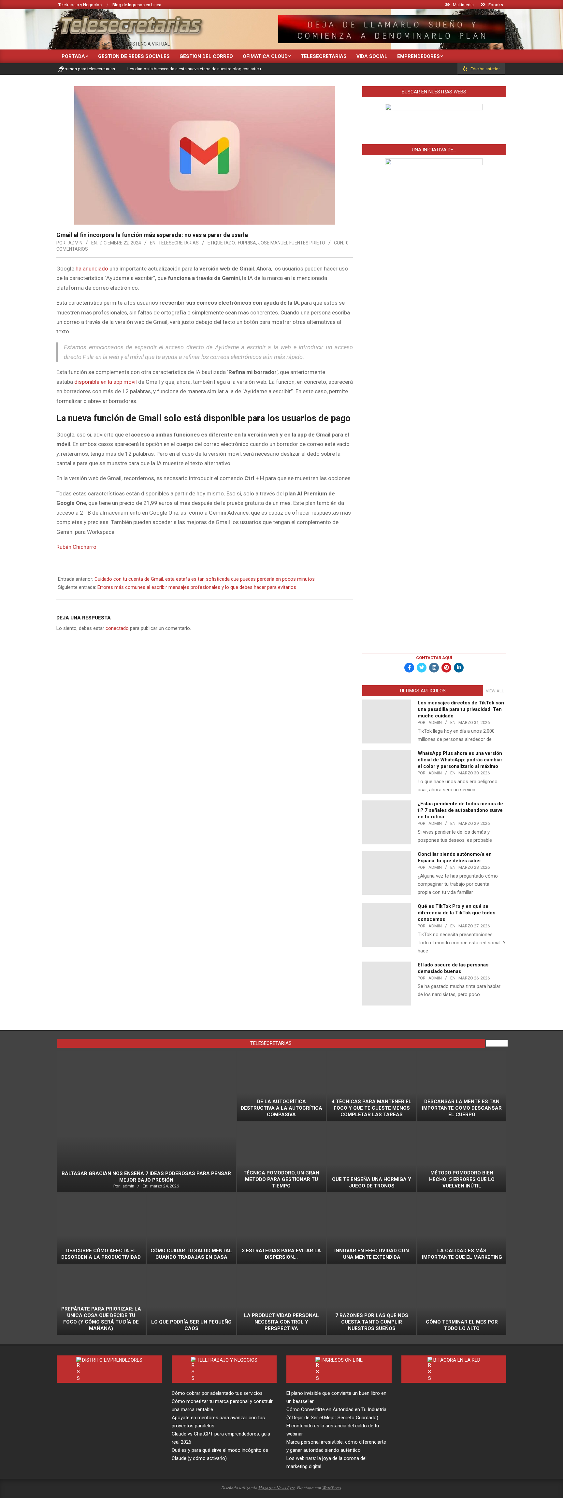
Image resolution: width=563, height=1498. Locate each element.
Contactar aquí (434, 657)
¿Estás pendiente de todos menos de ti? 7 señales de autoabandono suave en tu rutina (460, 810)
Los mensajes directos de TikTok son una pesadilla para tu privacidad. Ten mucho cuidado (461, 709)
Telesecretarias (178, 242)
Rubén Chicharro (76, 547)
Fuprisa (247, 242)
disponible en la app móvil (105, 382)
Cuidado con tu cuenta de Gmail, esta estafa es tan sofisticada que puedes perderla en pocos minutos (204, 579)
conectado (117, 628)
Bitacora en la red (456, 1360)
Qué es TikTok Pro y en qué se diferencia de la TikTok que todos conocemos (456, 912)
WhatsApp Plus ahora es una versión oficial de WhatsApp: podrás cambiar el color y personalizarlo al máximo (460, 759)
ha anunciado (92, 268)
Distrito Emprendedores (112, 1360)
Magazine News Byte (276, 1488)
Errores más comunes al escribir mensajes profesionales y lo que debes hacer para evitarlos (196, 587)
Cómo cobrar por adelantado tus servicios (217, 1393)
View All (495, 690)
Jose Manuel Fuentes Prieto (291, 242)
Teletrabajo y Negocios (227, 1360)
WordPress (331, 1488)
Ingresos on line (342, 1360)
